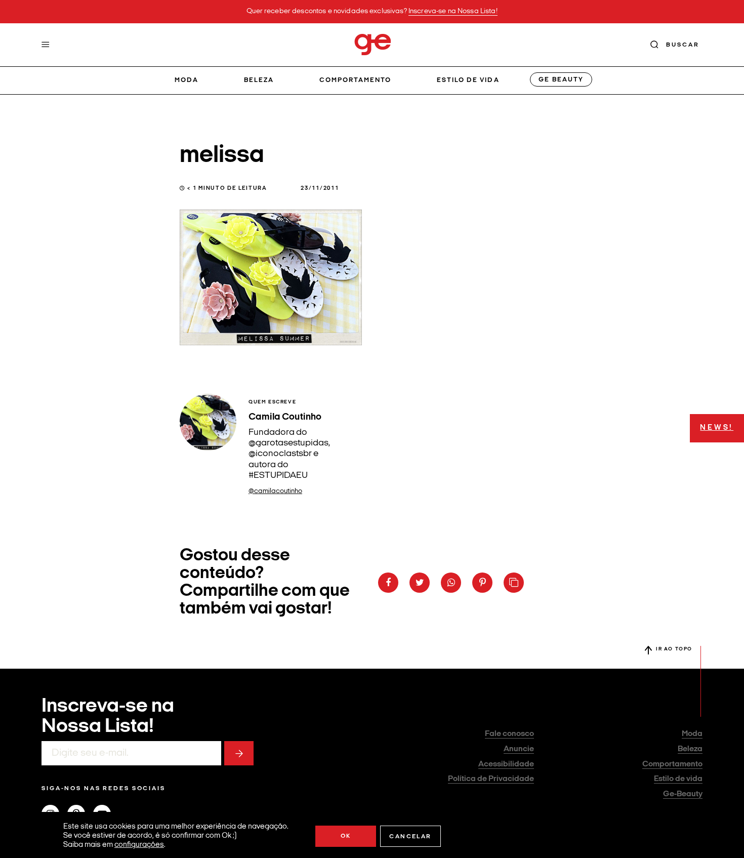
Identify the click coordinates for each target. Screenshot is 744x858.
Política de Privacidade (491, 779)
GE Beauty (561, 79)
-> (239, 753)
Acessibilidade (506, 764)
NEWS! (716, 428)
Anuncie (519, 749)
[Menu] (46, 44)
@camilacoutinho (275, 491)
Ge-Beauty (682, 794)
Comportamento (355, 80)
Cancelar (410, 837)
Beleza (259, 80)
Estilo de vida (468, 80)
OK (346, 836)
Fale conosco (509, 734)
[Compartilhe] (514, 583)
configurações (139, 845)
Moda (186, 80)
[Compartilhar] (388, 583)
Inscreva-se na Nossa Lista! (453, 11)
